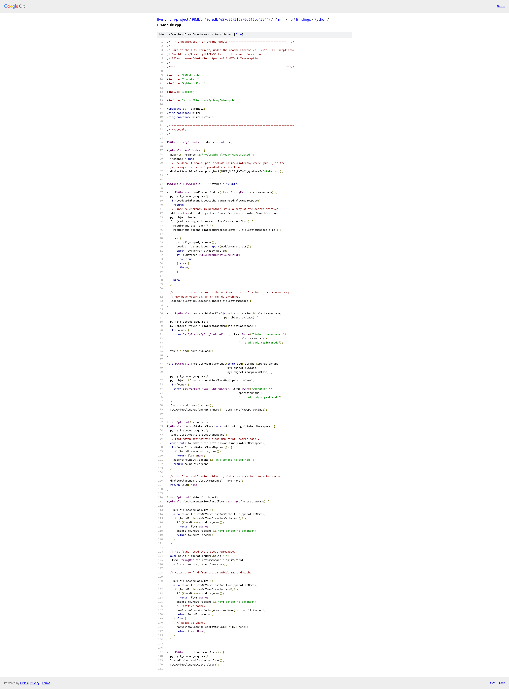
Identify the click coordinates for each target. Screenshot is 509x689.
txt (492, 683)
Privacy (34, 683)
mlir (281, 19)
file (238, 34)
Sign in (501, 6)
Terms (46, 683)
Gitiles (24, 683)
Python (320, 19)
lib (290, 19)
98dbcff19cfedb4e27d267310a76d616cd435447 (231, 19)
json (502, 683)
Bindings (303, 19)
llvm (160, 19)
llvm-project (178, 19)
